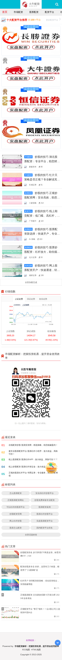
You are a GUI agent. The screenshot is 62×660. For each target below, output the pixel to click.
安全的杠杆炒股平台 (44, 493)
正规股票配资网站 (15, 500)
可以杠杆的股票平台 (15, 507)
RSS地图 (26, 649)
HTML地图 (36, 649)
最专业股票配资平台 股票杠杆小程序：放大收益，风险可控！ (33, 452)
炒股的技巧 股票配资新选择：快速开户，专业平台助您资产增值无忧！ (42, 233)
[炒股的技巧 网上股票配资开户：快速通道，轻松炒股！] (12, 269)
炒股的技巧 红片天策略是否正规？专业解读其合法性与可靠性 (42, 179)
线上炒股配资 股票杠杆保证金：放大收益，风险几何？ (33, 466)
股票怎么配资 (16, 527)
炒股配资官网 (16, 513)
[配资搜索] (56, 4)
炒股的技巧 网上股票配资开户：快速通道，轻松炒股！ (42, 269)
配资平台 (49, 12)
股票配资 (33, 12)
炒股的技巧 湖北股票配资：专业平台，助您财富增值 (42, 161)
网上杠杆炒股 (16, 520)
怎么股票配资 (16, 493)
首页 (4, 12)
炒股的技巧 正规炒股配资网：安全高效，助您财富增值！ (42, 197)
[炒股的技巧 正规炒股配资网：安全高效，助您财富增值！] (12, 197)
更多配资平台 (52, 19)
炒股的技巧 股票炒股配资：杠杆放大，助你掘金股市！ (42, 251)
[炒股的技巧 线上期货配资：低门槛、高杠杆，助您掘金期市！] (12, 215)
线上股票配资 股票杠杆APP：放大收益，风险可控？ (32, 459)
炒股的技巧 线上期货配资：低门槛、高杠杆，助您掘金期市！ (42, 215)
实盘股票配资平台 (44, 520)
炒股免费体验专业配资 (44, 500)
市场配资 (18, 12)
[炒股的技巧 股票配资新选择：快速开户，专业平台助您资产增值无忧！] (12, 233)
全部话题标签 (31, 534)
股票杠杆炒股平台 (44, 513)
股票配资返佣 (44, 507)
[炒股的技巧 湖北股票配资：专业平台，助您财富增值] (12, 161)
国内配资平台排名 (44, 527)
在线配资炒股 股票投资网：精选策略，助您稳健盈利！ (33, 445)
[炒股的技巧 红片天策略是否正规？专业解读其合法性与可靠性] (12, 179)
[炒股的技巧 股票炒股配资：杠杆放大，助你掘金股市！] (12, 251)
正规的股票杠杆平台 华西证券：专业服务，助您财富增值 (33, 474)
